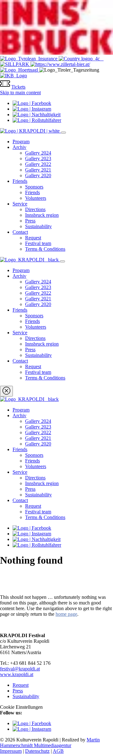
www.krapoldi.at (16, 674)
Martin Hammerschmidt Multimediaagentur (50, 742)
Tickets (18, 87)
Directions (35, 209)
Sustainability (38, 226)
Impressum (11, 751)
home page (66, 614)
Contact (20, 232)
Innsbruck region (42, 215)
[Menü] (63, 133)
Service (20, 203)
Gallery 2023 (38, 158)
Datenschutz (37, 751)
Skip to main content (20, 92)
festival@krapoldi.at (20, 668)
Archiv (19, 147)
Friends (20, 181)
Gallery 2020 (38, 175)
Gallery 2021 (38, 169)
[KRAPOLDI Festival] (30, 131)
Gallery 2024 (38, 153)
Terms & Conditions (45, 249)
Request (33, 237)
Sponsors (34, 186)
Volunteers (35, 198)
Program (21, 141)
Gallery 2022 (38, 164)
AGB (58, 751)
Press (30, 220)
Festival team (38, 243)
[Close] (6, 391)
